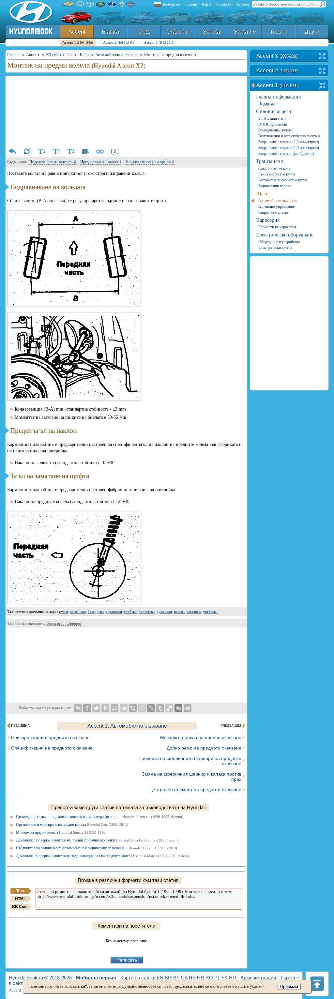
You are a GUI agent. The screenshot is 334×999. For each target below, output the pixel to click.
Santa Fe (245, 32)
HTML (20, 899)
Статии (191, 4)
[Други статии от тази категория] (85, 151)
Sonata (211, 32)
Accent (76, 32)
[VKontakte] (78, 708)
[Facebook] (87, 708)
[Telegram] (124, 708)
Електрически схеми (275, 247)
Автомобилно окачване (277, 200)
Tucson (278, 32)
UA (184, 977)
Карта (206, 4)
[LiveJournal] (151, 708)
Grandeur (177, 32)
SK (224, 977)
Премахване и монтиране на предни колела (72, 824)
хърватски (147, 611)
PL (217, 977)
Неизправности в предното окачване (50, 737)
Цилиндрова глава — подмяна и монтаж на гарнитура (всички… (99, 816)
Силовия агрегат (274, 111)
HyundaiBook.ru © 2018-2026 (40, 977)
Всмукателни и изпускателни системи (289, 136)
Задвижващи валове (274, 186)
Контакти (223, 4)
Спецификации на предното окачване (52, 747)
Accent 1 (77, 42)
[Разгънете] (322, 56)
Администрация (258, 977)
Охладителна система (275, 130)
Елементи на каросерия (277, 227)
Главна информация (278, 96)
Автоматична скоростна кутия (283, 180)
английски (78, 611)
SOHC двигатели (272, 118)
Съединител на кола (274, 168)
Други (312, 32)
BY (176, 977)
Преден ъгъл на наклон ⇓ (101, 161)
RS (192, 977)
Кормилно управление (276, 206)
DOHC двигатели (272, 124)
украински (114, 611)
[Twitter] (96, 708)
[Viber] (133, 708)
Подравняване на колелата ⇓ (53, 161)
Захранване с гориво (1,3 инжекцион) (288, 142)
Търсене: (243, 4)
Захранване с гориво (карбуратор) (286, 153)
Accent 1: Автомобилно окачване (127, 726)
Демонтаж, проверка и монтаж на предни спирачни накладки (97, 840)
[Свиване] (322, 86)
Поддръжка (267, 103)
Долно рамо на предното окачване (204, 747)
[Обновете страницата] (27, 151)
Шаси (262, 193)
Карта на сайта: (137, 977)
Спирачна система (273, 212)
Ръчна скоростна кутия (277, 174)
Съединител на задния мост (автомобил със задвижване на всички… (96, 848)
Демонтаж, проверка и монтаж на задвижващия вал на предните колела (103, 856)
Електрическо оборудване (284, 234)
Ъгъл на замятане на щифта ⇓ (150, 161)
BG (168, 977)
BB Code (20, 906)
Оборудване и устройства (279, 241)
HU (232, 977)
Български (171, 4)
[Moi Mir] (114, 708)
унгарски (210, 611)
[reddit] (187, 708)
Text (20, 891)
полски (179, 611)
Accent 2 (118, 42)
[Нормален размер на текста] (71, 151)
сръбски (130, 611)
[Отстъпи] (12, 151)
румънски (164, 611)
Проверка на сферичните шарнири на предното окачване (189, 761)
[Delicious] (169, 708)
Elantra (110, 32)
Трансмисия (269, 161)
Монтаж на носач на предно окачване (200, 737)
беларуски (96, 611)
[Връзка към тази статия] (100, 151)
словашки (194, 611)
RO (209, 977)
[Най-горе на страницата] (317, 984)
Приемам (289, 986)
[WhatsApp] (142, 708)
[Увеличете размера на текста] (56, 151)
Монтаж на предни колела (61, 832)
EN (160, 977)
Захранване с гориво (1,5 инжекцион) (288, 147)
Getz (144, 32)
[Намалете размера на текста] (41, 151)
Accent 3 (159, 42)
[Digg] (178, 708)
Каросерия (268, 220)
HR (200, 977)
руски (63, 611)
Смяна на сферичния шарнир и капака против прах (191, 776)
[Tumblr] (160, 708)
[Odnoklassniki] (105, 708)
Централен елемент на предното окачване (195, 789)
